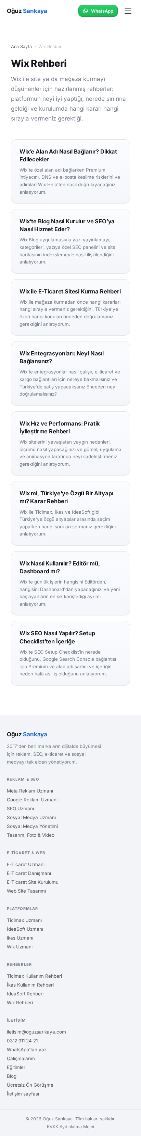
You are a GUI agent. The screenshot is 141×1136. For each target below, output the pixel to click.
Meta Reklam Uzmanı (30, 791)
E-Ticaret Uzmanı (25, 864)
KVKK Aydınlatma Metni (70, 1126)
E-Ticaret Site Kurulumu (33, 882)
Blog (11, 1076)
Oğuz (27, 10)
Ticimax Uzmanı (24, 920)
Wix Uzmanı (20, 946)
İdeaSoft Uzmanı (25, 929)
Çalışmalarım (21, 1058)
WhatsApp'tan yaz (27, 1049)
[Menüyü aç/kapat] (128, 11)
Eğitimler (16, 1067)
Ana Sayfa (21, 46)
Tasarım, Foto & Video (30, 835)
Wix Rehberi (20, 1002)
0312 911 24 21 (22, 1040)
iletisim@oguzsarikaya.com (36, 1032)
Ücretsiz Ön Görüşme (30, 1085)
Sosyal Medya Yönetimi (32, 826)
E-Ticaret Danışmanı (29, 873)
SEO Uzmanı (20, 808)
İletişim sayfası (23, 1094)
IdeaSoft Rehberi (25, 993)
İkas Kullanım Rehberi (30, 985)
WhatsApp (102, 11)
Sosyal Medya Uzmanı (31, 817)
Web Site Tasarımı (26, 891)
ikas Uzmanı (20, 938)
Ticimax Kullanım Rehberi (34, 976)
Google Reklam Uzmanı (32, 799)
